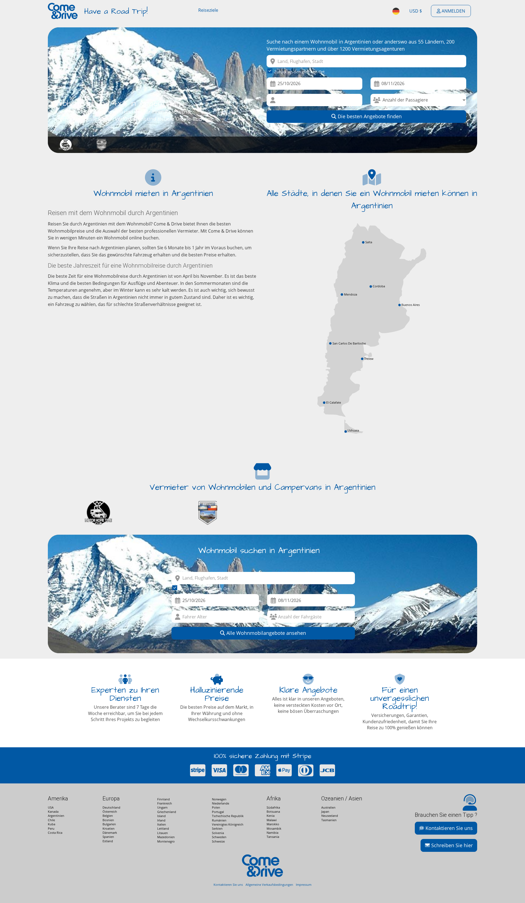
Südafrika (273, 807)
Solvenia (218, 833)
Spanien (108, 837)
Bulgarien (109, 824)
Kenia (271, 816)
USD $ (415, 11)
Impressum (303, 884)
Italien (161, 824)
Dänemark (110, 832)
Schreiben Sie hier (451, 845)
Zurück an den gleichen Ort (299, 71)
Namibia (272, 832)
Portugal (218, 812)
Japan (325, 811)
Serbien (217, 828)
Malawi (272, 820)
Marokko (273, 824)
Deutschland (111, 807)
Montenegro (166, 841)
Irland (161, 820)
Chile (51, 820)
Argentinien (56, 816)
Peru (51, 828)
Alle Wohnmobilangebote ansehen (265, 633)
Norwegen (219, 799)
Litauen (162, 833)
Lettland (163, 828)
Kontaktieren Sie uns (448, 828)
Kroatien (109, 828)
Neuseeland (329, 816)
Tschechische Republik (228, 816)
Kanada (53, 811)
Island (161, 816)
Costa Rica (55, 832)
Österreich (110, 811)
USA (51, 807)
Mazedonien (166, 837)
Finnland (163, 799)
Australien (328, 807)
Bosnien (108, 820)
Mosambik (274, 828)
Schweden (219, 837)
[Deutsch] (396, 11)
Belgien (108, 816)
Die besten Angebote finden (369, 116)
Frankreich (164, 803)
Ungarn (162, 807)
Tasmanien (329, 820)
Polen (216, 807)
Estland (108, 841)
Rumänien (219, 820)
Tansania (273, 837)
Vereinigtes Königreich (227, 824)
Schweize (218, 841)
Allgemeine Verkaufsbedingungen (269, 884)
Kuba (51, 824)
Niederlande (220, 803)
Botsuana (273, 811)
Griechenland (166, 812)
